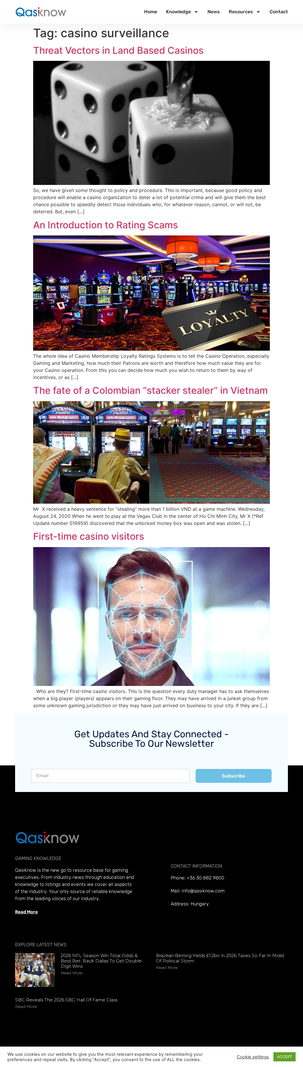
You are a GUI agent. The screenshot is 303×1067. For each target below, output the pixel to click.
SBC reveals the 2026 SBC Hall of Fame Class (66, 1000)
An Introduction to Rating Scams (105, 225)
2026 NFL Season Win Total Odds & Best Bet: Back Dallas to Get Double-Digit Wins (102, 961)
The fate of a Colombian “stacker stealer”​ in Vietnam (150, 390)
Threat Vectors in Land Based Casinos (118, 50)
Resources (241, 11)
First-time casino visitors (88, 536)
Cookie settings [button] (253, 1057)
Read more (71, 972)
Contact (279, 11)
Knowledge (178, 11)
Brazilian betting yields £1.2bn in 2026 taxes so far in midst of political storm (220, 958)
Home (150, 11)
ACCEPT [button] (284, 1056)
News (213, 11)
